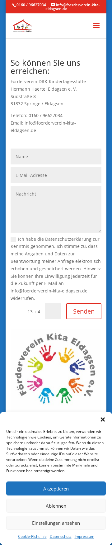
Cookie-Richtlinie (32, 536)
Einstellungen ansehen (56, 523)
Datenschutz (61, 536)
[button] (103, 419)
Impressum (84, 536)
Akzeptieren (56, 489)
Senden (84, 311)
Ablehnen (56, 506)
